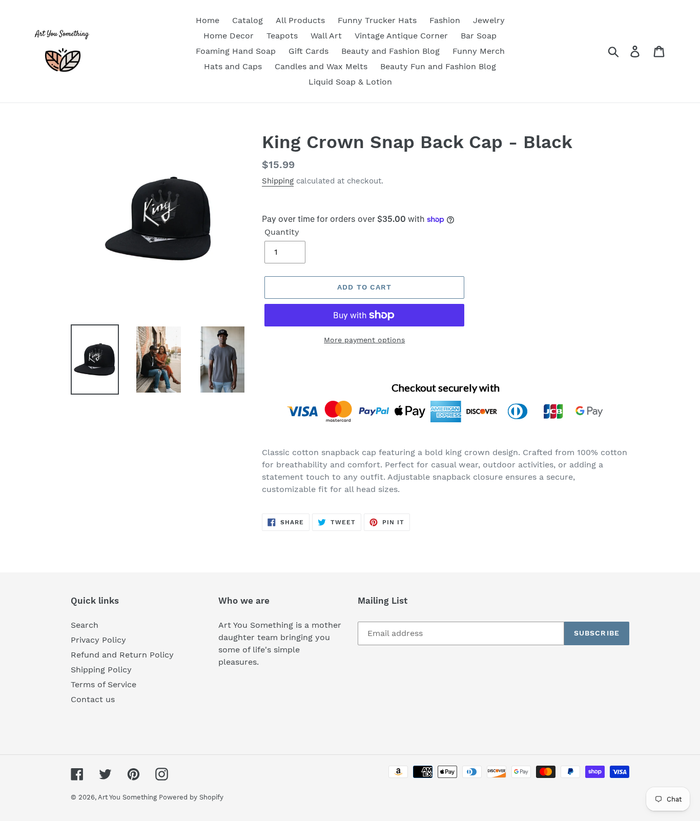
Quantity (281, 232)
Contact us (93, 699)
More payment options (364, 340)
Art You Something (128, 797)
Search (84, 625)
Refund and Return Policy (122, 655)
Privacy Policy (98, 640)
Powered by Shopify (191, 797)
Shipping (278, 181)
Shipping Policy (101, 669)
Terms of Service (103, 684)
